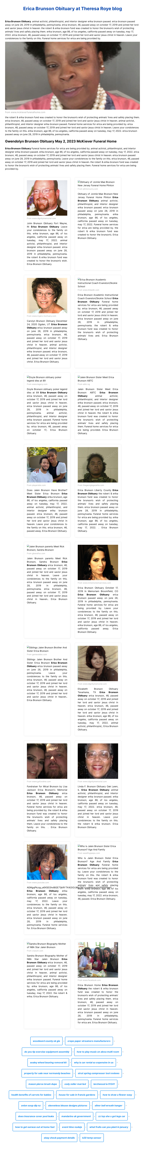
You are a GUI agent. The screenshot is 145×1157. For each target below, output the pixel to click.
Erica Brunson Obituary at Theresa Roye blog (72, 8)
